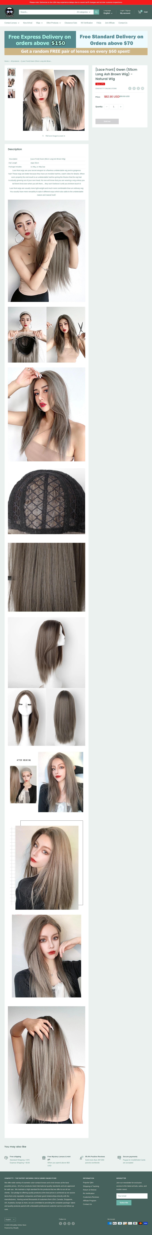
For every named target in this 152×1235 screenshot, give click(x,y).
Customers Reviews (91, 1197)
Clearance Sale (71, 23)
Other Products (52, 23)
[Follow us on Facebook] (60, 1223)
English (8, 1219)
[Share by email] (142, 88)
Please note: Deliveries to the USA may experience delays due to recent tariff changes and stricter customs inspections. (76, 2)
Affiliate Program (89, 1201)
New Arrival (27, 23)
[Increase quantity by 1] (120, 106)
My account (125, 13)
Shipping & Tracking (91, 1186)
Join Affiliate (110, 23)
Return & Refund (89, 1190)
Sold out (107, 121)
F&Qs (99, 23)
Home (6, 61)
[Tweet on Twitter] (138, 88)
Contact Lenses (10, 23)
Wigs (38, 23)
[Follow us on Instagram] (69, 1223)
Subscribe (124, 1203)
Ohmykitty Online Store (106, 88)
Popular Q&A (88, 1182)
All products (15, 61)
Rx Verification (88, 1193)
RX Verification (87, 23)
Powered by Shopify (11, 1228)
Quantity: (99, 107)
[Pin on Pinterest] (134, 88)
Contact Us (123, 23)
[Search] (96, 12)
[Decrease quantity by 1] (106, 106)
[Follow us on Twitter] (64, 1223)
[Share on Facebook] (129, 88)
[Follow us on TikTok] (73, 1223)
